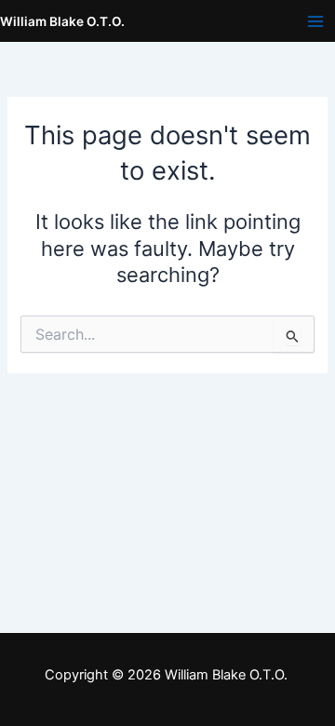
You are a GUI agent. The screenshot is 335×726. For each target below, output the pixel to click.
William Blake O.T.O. (62, 21)
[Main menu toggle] (315, 21)
